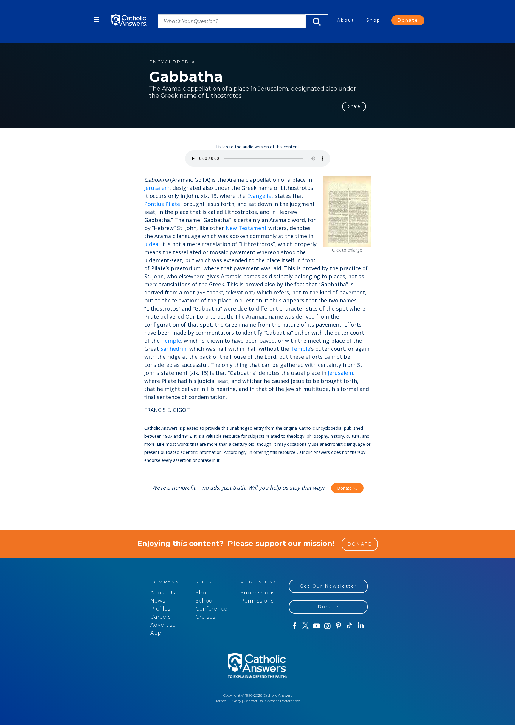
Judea (151, 244)
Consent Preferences (282, 700)
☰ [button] (96, 19)
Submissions (258, 592)
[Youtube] (316, 626)
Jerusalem (157, 187)
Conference (211, 609)
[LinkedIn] (360, 625)
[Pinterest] (338, 626)
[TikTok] (349, 626)
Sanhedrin (173, 348)
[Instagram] (327, 626)
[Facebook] (294, 626)
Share (354, 106)
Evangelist (260, 195)
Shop (373, 20)
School (205, 600)
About (345, 20)
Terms (220, 700)
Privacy (235, 700)
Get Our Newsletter (328, 586)
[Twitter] (305, 626)
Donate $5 (347, 488)
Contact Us (253, 700)
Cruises (205, 617)
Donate (407, 20)
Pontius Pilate (162, 203)
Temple (171, 340)
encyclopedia (172, 61)
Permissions (257, 600)
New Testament (246, 228)
